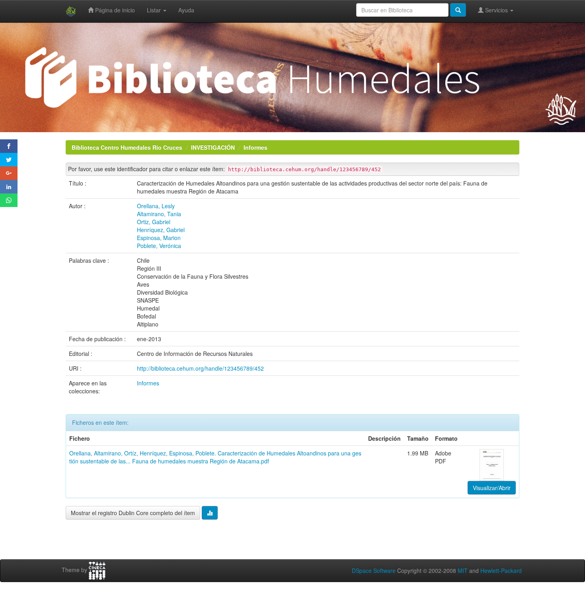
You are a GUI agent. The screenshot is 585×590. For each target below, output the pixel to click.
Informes (255, 147)
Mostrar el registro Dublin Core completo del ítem (133, 513)
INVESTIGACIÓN (213, 147)
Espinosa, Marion (159, 238)
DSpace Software (374, 570)
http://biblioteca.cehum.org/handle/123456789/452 (200, 368)
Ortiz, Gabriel (153, 222)
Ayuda (186, 10)
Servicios (496, 10)
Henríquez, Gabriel (161, 230)
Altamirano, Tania (159, 214)
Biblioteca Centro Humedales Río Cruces (127, 147)
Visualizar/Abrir (492, 488)
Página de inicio (114, 10)
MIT (463, 570)
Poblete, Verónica (159, 246)
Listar (154, 10)
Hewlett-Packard (501, 570)
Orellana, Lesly (156, 206)
